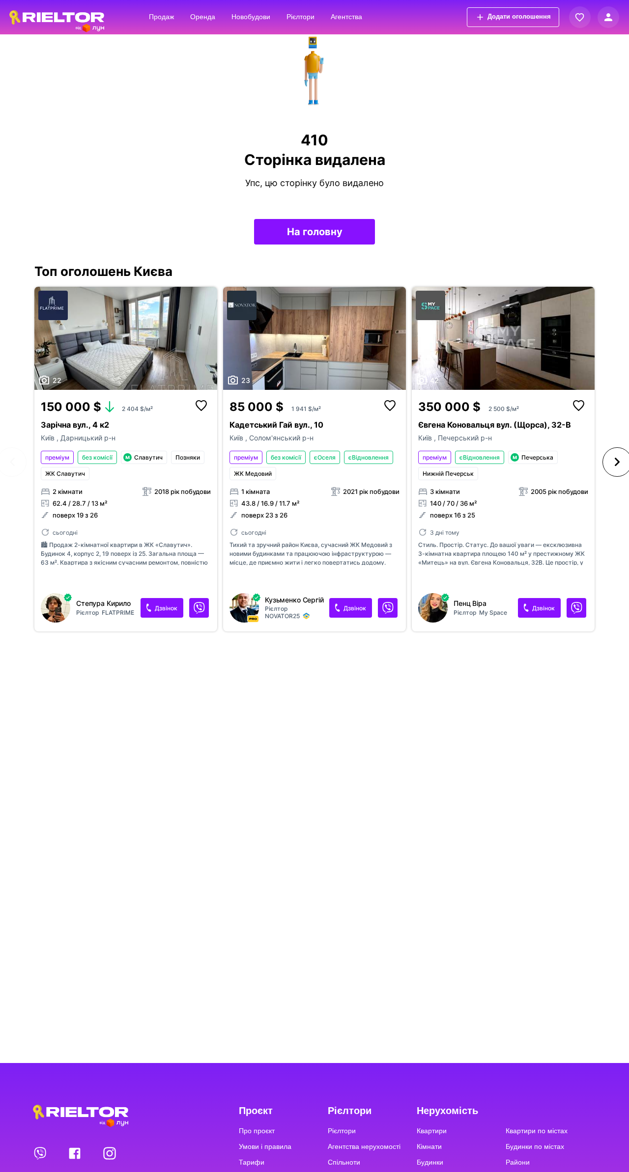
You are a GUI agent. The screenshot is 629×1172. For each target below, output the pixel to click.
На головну (315, 232)
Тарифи (251, 1162)
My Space (493, 612)
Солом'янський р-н (281, 438)
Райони (518, 1162)
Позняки (187, 457)
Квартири (432, 1131)
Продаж (161, 17)
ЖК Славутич (65, 473)
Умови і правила (265, 1146)
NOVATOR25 (282, 616)
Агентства (346, 17)
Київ (49, 438)
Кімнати (429, 1146)
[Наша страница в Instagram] (109, 1153)
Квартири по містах (537, 1131)
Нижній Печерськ (448, 473)
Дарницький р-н (87, 438)
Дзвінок (166, 608)
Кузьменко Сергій (294, 600)
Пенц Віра (470, 603)
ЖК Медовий (253, 473)
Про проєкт (257, 1131)
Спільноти (344, 1162)
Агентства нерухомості (364, 1146)
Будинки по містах (535, 1146)
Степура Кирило (103, 603)
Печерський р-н (465, 438)
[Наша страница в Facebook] (76, 1153)
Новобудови (250, 17)
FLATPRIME (118, 612)
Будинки (430, 1162)
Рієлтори (300, 17)
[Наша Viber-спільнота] (41, 1153)
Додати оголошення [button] (519, 16)
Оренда (202, 17)
